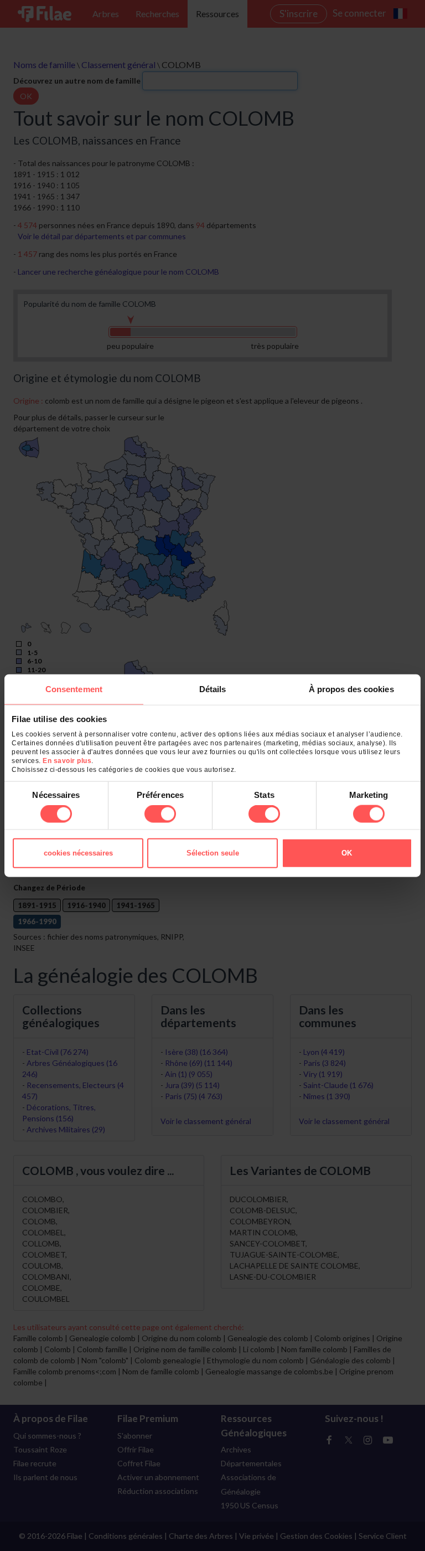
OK (346, 853)
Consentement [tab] (73, 688)
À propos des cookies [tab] (351, 688)
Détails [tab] (212, 688)
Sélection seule (212, 853)
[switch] (160, 814)
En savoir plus (67, 761)
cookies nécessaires (78, 853)
